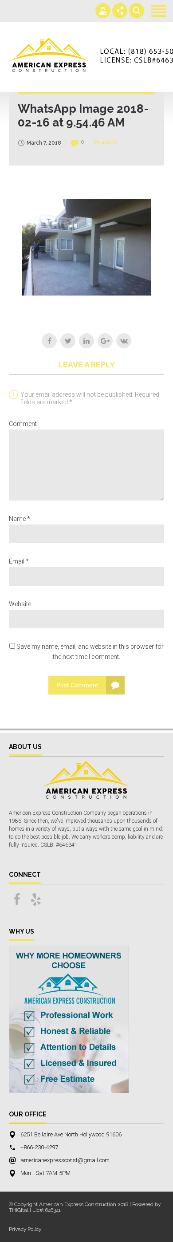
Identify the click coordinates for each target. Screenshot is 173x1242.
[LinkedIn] (86, 340)
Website (20, 603)
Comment (23, 423)
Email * (19, 561)
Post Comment (77, 685)
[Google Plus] (105, 340)
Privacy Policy (25, 1229)
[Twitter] (67, 340)
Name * (19, 518)
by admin (105, 142)
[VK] (123, 340)
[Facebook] (49, 340)
